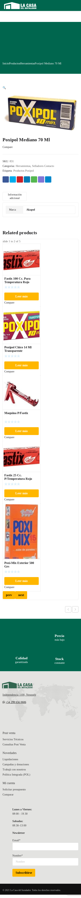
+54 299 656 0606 (16, 702)
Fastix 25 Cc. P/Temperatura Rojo (18, 477)
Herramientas (27, 63)
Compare (8, 147)
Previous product (68, 609)
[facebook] (12, 714)
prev (9, 595)
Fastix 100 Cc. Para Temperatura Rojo (17, 280)
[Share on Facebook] (6, 179)
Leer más (21, 296)
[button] (4, 87)
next (21, 595)
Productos (14, 63)
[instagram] (20, 714)
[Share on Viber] (41, 179)
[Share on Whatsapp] (34, 179)
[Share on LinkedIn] (27, 179)
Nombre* (17, 855)
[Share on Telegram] (48, 179)
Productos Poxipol (23, 170)
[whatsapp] (28, 714)
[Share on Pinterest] (20, 179)
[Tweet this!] (13, 179)
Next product (75, 609)
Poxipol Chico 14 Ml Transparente (17, 349)
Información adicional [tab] (15, 196)
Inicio (6, 63)
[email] (4, 714)
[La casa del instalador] (20, 5)
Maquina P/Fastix (16, 413)
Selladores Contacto (43, 166)
